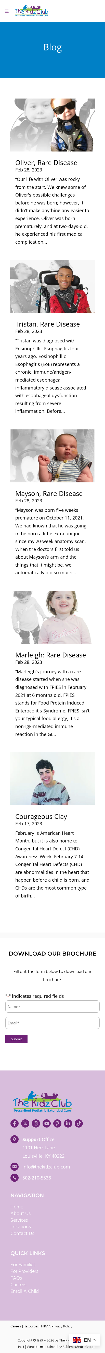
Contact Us (22, 1234)
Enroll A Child (24, 1291)
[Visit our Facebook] (14, 1123)
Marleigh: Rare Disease (50, 654)
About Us (20, 1214)
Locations (20, 1227)
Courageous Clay (41, 816)
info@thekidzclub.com (46, 1167)
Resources (31, 1326)
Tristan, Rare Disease (47, 324)
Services (19, 1220)
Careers (18, 1285)
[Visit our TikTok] (79, 1123)
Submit (16, 1039)
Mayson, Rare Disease (49, 493)
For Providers (24, 1272)
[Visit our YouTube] (47, 1123)
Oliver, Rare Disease (46, 162)
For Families (22, 1265)
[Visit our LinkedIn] (68, 1123)
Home (16, 1207)
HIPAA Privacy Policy (56, 1326)
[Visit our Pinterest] (57, 1123)
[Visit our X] (25, 1123)
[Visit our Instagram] (36, 1123)
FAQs (16, 1278)
